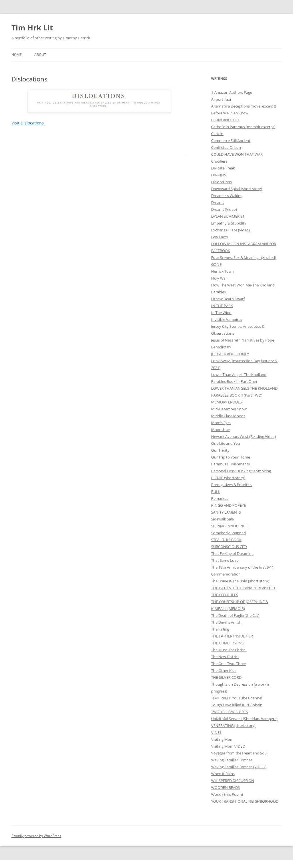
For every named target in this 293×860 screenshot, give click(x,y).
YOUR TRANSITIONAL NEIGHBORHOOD (244, 801)
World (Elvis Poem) (227, 794)
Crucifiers (219, 161)
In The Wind (221, 312)
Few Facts (219, 236)
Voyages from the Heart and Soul (239, 753)
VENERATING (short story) (233, 725)
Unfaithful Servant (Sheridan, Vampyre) (244, 718)
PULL (215, 491)
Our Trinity (220, 450)
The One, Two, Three (228, 663)
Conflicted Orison (226, 147)
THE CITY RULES (224, 594)
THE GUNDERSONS (227, 643)
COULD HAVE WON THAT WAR (237, 154)
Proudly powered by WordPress (36, 835)
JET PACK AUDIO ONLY (230, 353)
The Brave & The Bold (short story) (240, 581)
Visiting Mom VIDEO (228, 746)
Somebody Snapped (228, 532)
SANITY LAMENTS (226, 512)
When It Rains (223, 773)
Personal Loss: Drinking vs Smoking (241, 470)
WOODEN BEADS (225, 787)
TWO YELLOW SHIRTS (229, 711)
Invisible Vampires (226, 319)
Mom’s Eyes (221, 422)
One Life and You (225, 443)
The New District (225, 656)
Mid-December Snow (229, 409)
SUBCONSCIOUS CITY (229, 546)
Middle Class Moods (228, 415)
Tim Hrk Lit (32, 27)
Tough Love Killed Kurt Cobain (236, 704)
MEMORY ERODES (226, 402)
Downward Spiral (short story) (236, 188)
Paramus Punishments (230, 464)
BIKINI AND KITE (225, 119)
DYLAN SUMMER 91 (227, 216)
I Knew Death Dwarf (228, 298)
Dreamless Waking (226, 195)
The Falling (220, 629)
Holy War (219, 278)
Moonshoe (220, 429)
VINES (216, 732)
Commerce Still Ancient (230, 140)
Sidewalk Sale (222, 519)
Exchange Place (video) (230, 230)
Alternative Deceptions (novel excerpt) (243, 106)
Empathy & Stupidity (228, 223)
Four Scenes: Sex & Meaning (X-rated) (243, 257)
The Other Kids (223, 670)
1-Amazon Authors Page (231, 92)
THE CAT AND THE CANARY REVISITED (243, 587)
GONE (216, 264)
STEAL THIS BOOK (226, 539)
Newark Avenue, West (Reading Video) (243, 436)
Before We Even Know (229, 113)
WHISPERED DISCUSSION (232, 780)
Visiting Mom (222, 739)
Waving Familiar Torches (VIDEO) (238, 766)
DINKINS (218, 175)
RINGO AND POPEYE (228, 505)
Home (16, 54)
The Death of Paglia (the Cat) (235, 615)
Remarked (220, 498)
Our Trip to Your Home (230, 457)
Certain (217, 133)
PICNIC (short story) (228, 477)
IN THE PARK (222, 305)
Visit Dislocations (27, 123)
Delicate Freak (223, 168)
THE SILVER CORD (226, 677)
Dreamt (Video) (224, 209)
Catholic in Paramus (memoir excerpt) (243, 126)
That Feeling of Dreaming (232, 553)
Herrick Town (222, 271)
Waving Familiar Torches (231, 760)
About (40, 54)
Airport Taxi (221, 99)
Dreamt (217, 202)
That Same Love (224, 560)
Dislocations (221, 181)
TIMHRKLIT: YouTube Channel (236, 698)
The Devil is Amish (226, 622)
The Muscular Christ (229, 649)
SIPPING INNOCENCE (229, 526)
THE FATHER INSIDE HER (232, 636)
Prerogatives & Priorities (231, 484)
